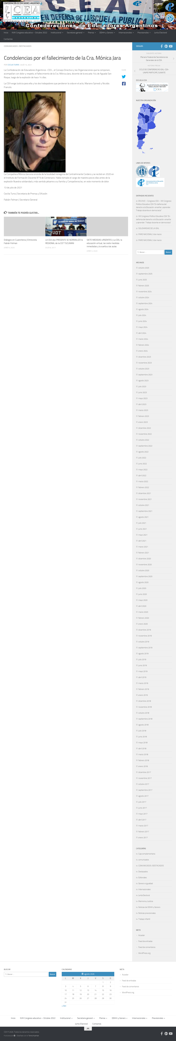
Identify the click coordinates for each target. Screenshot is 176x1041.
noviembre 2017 (145, 778)
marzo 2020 (143, 612)
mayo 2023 (142, 398)
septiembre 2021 (145, 511)
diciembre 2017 (144, 772)
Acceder (141, 935)
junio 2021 (142, 529)
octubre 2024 (143, 297)
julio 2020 (142, 588)
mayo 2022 (142, 469)
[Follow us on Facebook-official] (161, 46)
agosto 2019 (143, 653)
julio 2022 (142, 458)
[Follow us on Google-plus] (166, 46)
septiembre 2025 (145, 274)
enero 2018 (143, 766)
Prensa (91, 32)
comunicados (143, 860)
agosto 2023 (143, 380)
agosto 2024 (143, 309)
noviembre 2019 (145, 636)
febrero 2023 (143, 416)
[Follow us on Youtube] (170, 46)
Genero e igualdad (145, 883)
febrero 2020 (143, 618)
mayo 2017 (142, 814)
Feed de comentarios (146, 947)
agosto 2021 (143, 517)
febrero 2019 (143, 689)
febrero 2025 (143, 285)
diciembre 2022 (144, 428)
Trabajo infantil (144, 919)
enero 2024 (143, 351)
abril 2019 (142, 677)
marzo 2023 (143, 410)
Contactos (8, 39)
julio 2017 (142, 802)
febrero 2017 (143, 831)
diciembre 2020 (144, 558)
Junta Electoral (160, 32)
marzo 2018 (143, 754)
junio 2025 (142, 280)
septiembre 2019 (145, 647)
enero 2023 (143, 422)
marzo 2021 (143, 547)
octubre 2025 (143, 268)
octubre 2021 (143, 505)
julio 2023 (142, 386)
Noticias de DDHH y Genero (149, 907)
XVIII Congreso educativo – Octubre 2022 (29, 32)
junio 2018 (142, 736)
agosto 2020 (143, 582)
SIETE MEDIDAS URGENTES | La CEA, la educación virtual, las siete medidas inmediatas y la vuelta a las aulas (104, 243)
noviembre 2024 (145, 291)
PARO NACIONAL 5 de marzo (150, 234)
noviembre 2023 (145, 363)
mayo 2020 (142, 600)
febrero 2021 (143, 553)
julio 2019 (142, 659)
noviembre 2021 (145, 499)
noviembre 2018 (145, 707)
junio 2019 (142, 665)
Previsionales (143, 32)
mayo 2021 (142, 535)
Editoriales (142, 877)
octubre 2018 (143, 713)
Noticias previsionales (147, 913)
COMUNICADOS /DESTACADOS (17, 46)
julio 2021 (142, 523)
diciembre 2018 (144, 701)
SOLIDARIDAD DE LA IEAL (148, 228)
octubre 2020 (143, 570)
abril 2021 (142, 541)
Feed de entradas (145, 941)
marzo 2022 (143, 481)
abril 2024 (142, 333)
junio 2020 (142, 594)
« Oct (64, 1006)
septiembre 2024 (145, 303)
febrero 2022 (143, 487)
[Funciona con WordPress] (14, 1035)
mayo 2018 (142, 742)
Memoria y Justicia (145, 901)
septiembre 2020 (145, 576)
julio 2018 (142, 731)
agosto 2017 (143, 796)
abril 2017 (142, 820)
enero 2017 (143, 837)
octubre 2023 (143, 369)
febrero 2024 (143, 345)
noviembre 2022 (145, 434)
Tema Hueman (33, 1036)
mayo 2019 (142, 671)
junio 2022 (142, 464)
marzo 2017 (143, 826)
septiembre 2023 (145, 374)
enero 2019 (143, 695)
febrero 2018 (143, 760)
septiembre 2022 (145, 446)
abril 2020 (142, 606)
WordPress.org (144, 953)
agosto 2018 (143, 725)
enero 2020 (143, 624)
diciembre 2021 (144, 493)
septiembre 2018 (145, 719)
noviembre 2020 (145, 564)
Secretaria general (74, 32)
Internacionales (125, 32)
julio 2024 (142, 315)
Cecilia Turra (13, 65)
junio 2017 (142, 808)
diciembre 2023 (144, 357)
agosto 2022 (143, 452)
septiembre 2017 (145, 790)
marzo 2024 (143, 339)
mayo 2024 (142, 327)
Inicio (6, 32)
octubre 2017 (143, 784)
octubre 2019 (143, 642)
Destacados (143, 871)
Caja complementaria (146, 854)
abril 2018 (142, 748)
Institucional (56, 32)
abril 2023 (142, 404)
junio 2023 (142, 392)
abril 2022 (142, 475)
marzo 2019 (143, 683)
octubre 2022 (143, 440)
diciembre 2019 (144, 630)
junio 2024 (142, 321)
